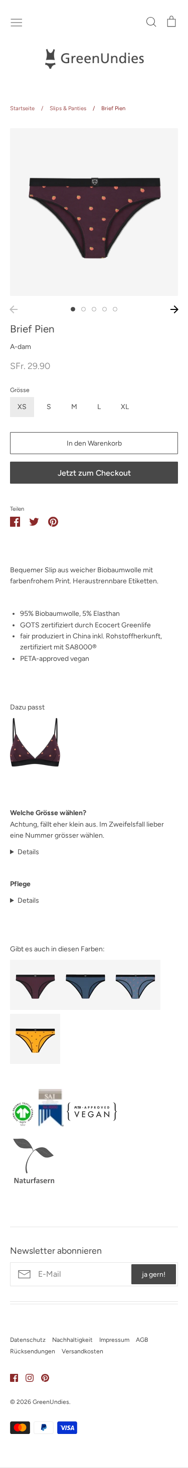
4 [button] (104, 309)
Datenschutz (28, 1339)
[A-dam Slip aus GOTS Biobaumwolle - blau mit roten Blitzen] (135, 1007)
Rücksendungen (32, 1351)
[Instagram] (26, 1377)
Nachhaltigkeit (72, 1339)
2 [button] (83, 309)
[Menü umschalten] (16, 21)
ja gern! (153, 1274)
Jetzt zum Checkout (94, 473)
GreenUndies (51, 1401)
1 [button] (73, 309)
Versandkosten (82, 1351)
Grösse (20, 390)
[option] (94, 212)
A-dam (20, 346)
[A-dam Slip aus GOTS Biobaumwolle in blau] (85, 1007)
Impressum (114, 1339)
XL (125, 407)
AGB (142, 1339)
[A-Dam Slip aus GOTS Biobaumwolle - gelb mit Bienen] (35, 1061)
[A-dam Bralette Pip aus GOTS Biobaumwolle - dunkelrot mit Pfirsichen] (35, 764)
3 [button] (94, 309)
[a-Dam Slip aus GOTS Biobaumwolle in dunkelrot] (35, 1007)
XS (22, 407)
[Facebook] (10, 1377)
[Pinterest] (41, 1377)
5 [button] (115, 309)
